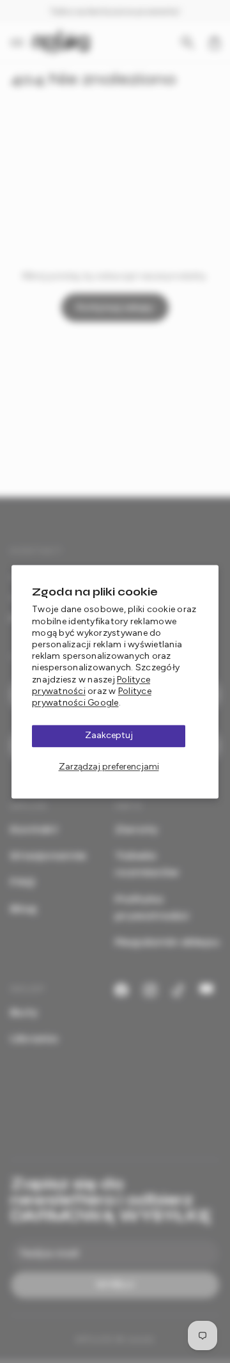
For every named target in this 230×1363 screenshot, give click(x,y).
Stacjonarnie (48, 855)
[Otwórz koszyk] (214, 43)
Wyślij (115, 1284)
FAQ (22, 882)
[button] (21, 43)
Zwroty (136, 829)
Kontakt (34, 829)
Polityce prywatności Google (91, 697)
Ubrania (33, 1038)
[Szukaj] (188, 43)
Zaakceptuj (109, 735)
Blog (23, 908)
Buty (24, 1012)
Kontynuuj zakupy (115, 307)
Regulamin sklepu (167, 942)
